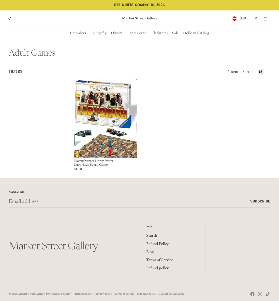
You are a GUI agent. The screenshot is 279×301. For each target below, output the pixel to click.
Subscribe (260, 202)
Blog (150, 252)
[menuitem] (78, 33)
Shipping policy (146, 294)
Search (151, 236)
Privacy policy (103, 294)
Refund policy (157, 268)
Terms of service (124, 294)
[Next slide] (130, 118)
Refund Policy (157, 244)
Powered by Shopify (58, 294)
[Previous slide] (80, 118)
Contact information (171, 294)
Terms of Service (159, 260)
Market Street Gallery (31, 294)
